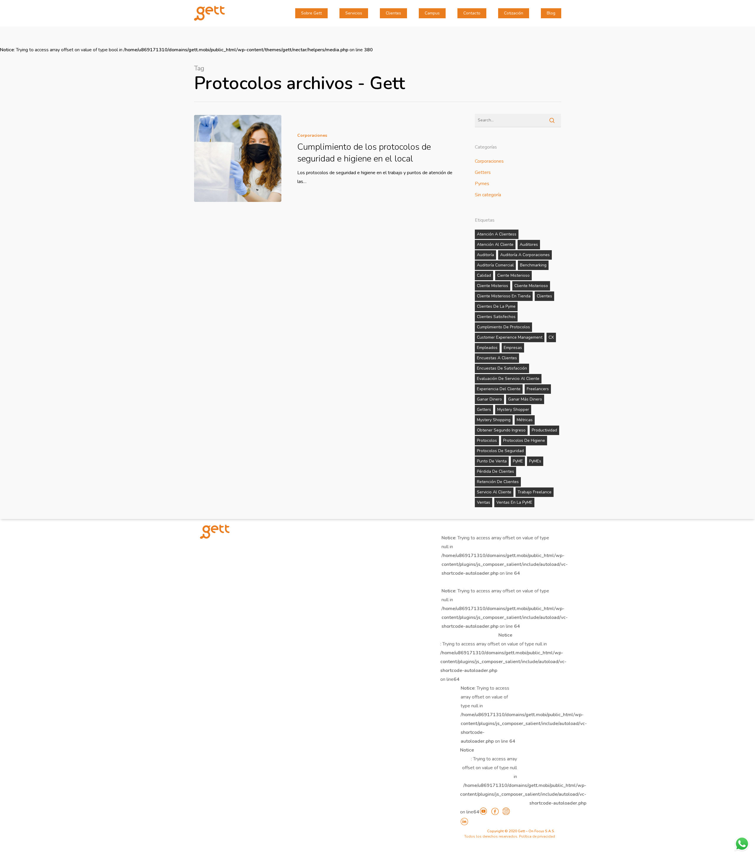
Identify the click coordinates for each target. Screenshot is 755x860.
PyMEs (535, 461)
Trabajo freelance (535, 492)
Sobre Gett (311, 13)
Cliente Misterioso (531, 286)
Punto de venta (492, 461)
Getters (483, 172)
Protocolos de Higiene (524, 440)
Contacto (471, 13)
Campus (432, 13)
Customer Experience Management (509, 337)
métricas (525, 420)
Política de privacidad (537, 836)
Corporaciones (312, 135)
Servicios (353, 13)
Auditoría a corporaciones (525, 255)
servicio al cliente (494, 492)
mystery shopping (494, 420)
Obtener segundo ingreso (501, 430)
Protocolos (487, 440)
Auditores (529, 244)
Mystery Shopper (513, 409)
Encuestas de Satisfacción (502, 368)
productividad (544, 430)
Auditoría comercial (495, 265)
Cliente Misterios (492, 286)
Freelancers (538, 389)
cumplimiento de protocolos (503, 327)
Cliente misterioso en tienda (504, 296)
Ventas (483, 502)
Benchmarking (533, 265)
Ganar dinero (489, 399)
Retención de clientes (498, 482)
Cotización (513, 13)
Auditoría (485, 255)
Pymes (482, 183)
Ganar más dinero (525, 399)
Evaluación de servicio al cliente (508, 378)
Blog (551, 13)
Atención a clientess (496, 234)
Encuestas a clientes (497, 358)
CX (551, 337)
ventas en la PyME (514, 502)
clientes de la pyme (496, 306)
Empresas (513, 347)
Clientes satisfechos (496, 316)
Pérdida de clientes (495, 471)
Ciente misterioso (513, 275)
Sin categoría (488, 195)
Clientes (393, 13)
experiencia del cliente (499, 389)
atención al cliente (495, 244)
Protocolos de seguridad (500, 451)
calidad (484, 275)
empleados (487, 347)
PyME (518, 461)
